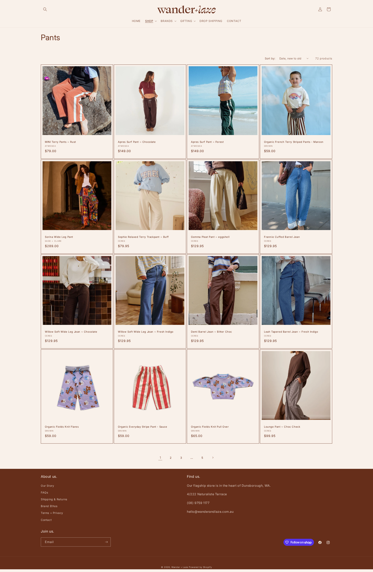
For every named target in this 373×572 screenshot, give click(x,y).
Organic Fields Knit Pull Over (210, 426)
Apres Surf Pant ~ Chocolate (137, 141)
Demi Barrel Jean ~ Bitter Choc (211, 331)
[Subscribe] (106, 542)
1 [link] (160, 458)
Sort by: (270, 58)
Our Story (47, 485)
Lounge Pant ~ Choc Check (282, 426)
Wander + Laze (179, 567)
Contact (46, 519)
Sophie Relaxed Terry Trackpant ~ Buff (143, 236)
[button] (45, 9)
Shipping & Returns (54, 499)
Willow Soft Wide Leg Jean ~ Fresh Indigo (145, 331)
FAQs (44, 492)
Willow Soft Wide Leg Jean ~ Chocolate (71, 331)
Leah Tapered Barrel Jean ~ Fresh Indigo (291, 331)
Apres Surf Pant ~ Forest (207, 141)
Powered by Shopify (200, 567)
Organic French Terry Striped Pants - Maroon (293, 141)
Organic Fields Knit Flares (62, 426)
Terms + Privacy (52, 512)
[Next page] (212, 457)
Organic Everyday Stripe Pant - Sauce (142, 426)
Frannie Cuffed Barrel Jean (282, 236)
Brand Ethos (49, 506)
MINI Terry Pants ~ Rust (60, 141)
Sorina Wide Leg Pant (59, 236)
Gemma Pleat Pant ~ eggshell (210, 236)
